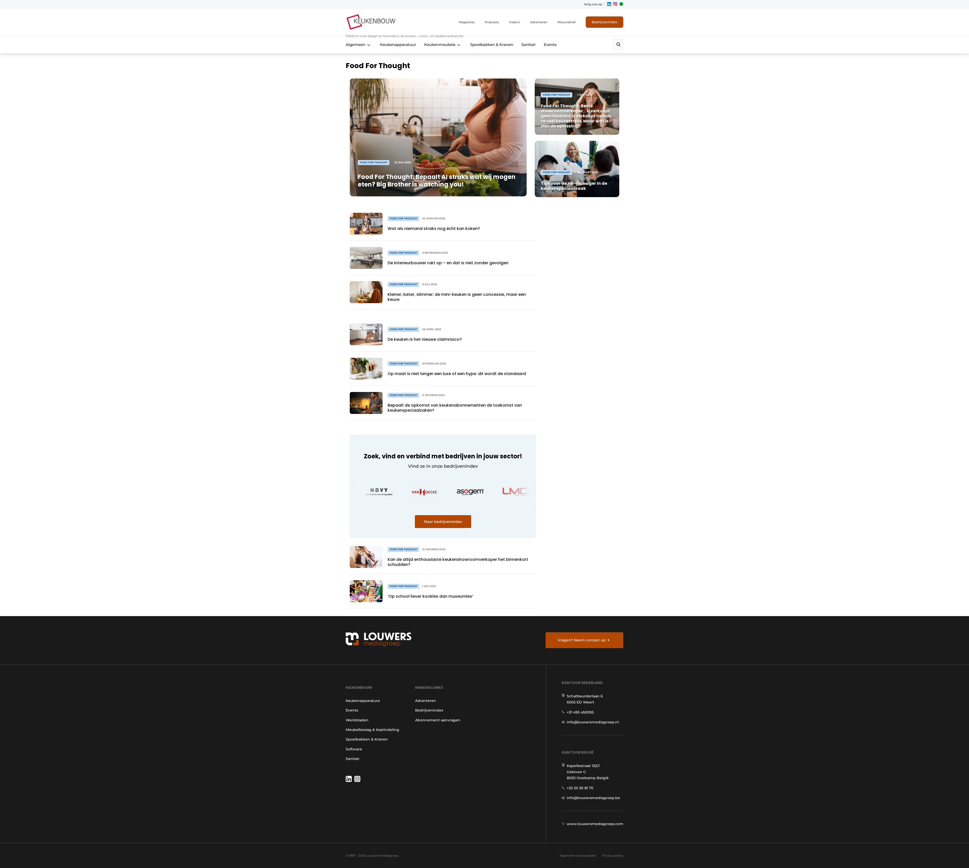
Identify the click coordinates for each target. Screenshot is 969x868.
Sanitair (528, 44)
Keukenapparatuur (398, 44)
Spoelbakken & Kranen (491, 44)
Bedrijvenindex (604, 22)
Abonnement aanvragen (437, 720)
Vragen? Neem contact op (582, 640)
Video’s (514, 22)
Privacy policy (612, 855)
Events (550, 44)
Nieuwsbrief (566, 22)
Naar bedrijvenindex (443, 521)
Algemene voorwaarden (577, 855)
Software (354, 749)
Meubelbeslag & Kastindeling (372, 729)
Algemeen (355, 44)
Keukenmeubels (439, 44)
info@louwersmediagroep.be (593, 798)
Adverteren (538, 22)
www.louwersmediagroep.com (595, 824)
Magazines (467, 22)
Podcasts (492, 22)
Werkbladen (357, 720)
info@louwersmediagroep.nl (593, 722)
